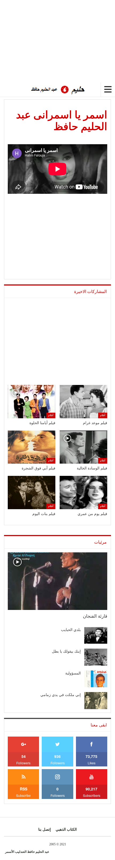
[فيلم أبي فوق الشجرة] (31, 447)
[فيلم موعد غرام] (83, 401)
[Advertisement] (70, 37)
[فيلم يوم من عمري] (83, 492)
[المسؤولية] (95, 679)
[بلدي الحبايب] (95, 635)
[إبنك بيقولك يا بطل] (95, 657)
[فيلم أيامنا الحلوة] (31, 401)
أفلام (102, 415)
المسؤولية (73, 673)
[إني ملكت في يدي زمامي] (95, 700)
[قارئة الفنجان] (57, 581)
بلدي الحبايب (71, 630)
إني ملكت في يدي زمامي (60, 695)
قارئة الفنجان (95, 616)
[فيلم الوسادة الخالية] (83, 447)
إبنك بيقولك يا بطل (66, 651)
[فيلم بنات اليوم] (31, 492)
